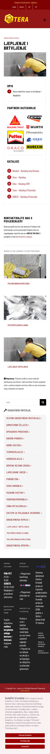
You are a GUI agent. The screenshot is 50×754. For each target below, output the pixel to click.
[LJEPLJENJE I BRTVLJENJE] (25, 349)
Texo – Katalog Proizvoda (24, 190)
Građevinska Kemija (11, 38)
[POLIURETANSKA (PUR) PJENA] (25, 266)
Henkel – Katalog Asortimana (25, 170)
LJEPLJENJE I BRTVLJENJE (25, 346)
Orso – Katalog (19, 177)
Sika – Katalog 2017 (21, 183)
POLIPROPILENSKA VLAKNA (25, 304)
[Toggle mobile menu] (44, 20)
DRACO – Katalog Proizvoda (24, 196)
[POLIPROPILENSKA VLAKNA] (25, 308)
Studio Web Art (25, 691)
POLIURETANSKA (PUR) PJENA (25, 261)
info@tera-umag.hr (25, 236)
